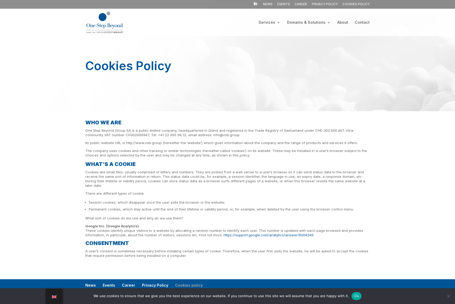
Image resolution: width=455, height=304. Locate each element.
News (268, 4)
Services (267, 22)
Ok (356, 296)
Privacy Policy (325, 4)
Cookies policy (356, 4)
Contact (362, 22)
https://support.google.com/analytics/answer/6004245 (269, 235)
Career (301, 4)
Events (283, 4)
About (342, 22)
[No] (448, 296)
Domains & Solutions (306, 22)
